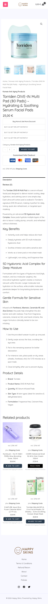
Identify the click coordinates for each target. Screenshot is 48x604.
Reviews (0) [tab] (7, 185)
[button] (41, 24)
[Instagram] (19, 587)
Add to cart (29, 149)
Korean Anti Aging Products (19, 81)
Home (5, 81)
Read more (35, 466)
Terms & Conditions (24, 563)
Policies (24, 580)
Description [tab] (7, 180)
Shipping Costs (21, 169)
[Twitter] (29, 587)
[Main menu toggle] (5, 4)
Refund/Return (24, 567)
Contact (24, 576)
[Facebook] (24, 587)
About (24, 572)
